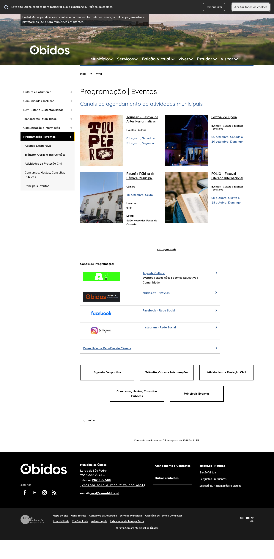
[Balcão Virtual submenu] (174, 59)
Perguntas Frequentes (212, 479)
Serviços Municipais (130, 515)
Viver (183, 59)
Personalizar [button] (214, 7)
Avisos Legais (99, 521)
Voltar (91, 420)
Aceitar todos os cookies (250, 7)
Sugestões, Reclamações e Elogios (220, 486)
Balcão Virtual (156, 59)
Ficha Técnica (78, 515)
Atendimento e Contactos (172, 466)
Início (83, 74)
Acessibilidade (61, 521)
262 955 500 (112, 482)
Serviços (125, 59)
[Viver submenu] (193, 59)
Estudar (204, 59)
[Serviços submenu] (138, 59)
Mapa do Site (60, 515)
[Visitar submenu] (238, 59)
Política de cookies (100, 7)
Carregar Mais (166, 249)
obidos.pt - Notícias (212, 466)
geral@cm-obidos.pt (104, 493)
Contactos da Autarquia (103, 515)
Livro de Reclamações (32, 519)
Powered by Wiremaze (246, 519)
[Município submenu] (113, 59)
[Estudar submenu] (216, 59)
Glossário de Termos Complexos (163, 515)
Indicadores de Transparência (127, 521)
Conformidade (80, 521)
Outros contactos (167, 478)
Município (100, 59)
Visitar (227, 59)
